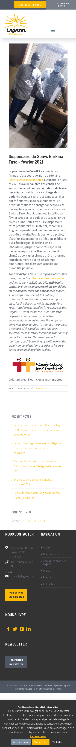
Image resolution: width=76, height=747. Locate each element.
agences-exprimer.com (33, 685)
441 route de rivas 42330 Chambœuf (22, 552)
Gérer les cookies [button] (21, 742)
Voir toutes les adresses (16, 594)
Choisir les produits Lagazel (54, 562)
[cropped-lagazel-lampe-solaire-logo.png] (16, 14)
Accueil (47, 547)
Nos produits (51, 554)
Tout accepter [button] (40, 742)
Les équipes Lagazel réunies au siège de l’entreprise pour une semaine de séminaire (37, 448)
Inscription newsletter (16, 662)
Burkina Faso (42, 388)
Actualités (49, 584)
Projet (47, 570)
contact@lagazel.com (22, 576)
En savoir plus (38, 736)
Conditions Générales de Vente (49, 688)
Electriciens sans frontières (26, 180)
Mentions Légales (52, 685)
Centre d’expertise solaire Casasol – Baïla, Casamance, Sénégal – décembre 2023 (37, 466)
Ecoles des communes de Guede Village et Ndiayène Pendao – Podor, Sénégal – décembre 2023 (37, 430)
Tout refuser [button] (58, 742)
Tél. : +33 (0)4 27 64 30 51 (35, 521)
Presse (47, 577)
